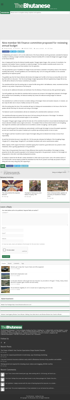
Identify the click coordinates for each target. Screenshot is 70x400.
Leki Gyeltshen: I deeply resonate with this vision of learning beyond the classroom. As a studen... (30, 383)
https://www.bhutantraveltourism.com (21, 304)
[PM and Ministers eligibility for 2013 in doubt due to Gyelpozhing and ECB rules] (5, 290)
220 (19, 268)
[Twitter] (5, 342)
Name (4, 228)
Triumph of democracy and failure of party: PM (33, 193)
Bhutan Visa (49, 314)
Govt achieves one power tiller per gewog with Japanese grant (12, 172)
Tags (22, 263)
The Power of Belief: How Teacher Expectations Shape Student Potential (23, 350)
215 (19, 275)
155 (19, 284)
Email (4, 233)
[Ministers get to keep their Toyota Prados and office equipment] (5, 269)
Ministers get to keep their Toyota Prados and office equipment (27, 267)
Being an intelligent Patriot (59, 172)
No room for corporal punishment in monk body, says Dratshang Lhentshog (24, 355)
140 (19, 289)
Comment (5, 212)
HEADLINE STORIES (27, 48)
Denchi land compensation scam (19, 274)
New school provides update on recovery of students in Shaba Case (57, 194)
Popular (4, 263)
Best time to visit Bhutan (39, 314)
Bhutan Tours (16, 314)
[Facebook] (2, 342)
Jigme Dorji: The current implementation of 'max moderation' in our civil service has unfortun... (30, 388)
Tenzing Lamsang (8, 48)
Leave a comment (40, 48)
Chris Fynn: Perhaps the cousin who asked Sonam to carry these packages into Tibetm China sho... (31, 378)
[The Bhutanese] (35, 5)
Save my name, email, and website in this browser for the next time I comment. (24, 244)
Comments (16, 263)
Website (4, 238)
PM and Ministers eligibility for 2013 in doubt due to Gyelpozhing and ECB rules (32, 287)
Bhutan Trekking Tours (27, 314)
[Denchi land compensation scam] (5, 276)
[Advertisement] (35, 27)
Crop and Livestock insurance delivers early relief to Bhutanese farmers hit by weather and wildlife (31, 359)
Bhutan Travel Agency (7, 314)
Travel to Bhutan (57, 314)
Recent (10, 263)
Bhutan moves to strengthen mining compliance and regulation (26, 12)
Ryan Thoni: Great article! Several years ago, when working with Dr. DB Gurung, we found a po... (30, 373)
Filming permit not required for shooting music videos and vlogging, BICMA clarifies (27, 364)
